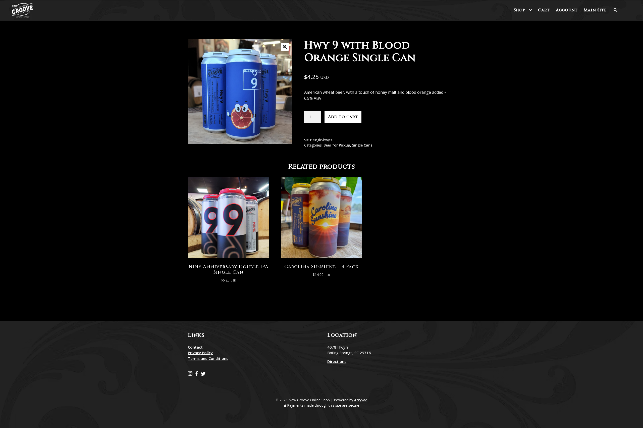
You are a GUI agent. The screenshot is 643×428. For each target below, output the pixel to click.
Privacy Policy (200, 352)
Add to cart (343, 117)
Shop (519, 10)
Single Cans (362, 145)
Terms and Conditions (208, 358)
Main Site (595, 10)
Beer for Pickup (337, 145)
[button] (285, 47)
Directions (336, 361)
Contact (195, 347)
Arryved (360, 400)
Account (567, 10)
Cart (544, 10)
